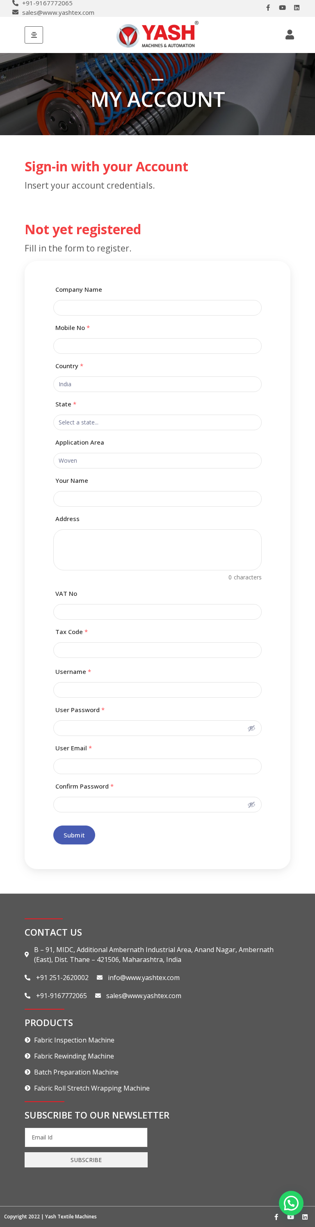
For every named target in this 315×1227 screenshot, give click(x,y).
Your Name (71, 480)
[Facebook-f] (268, 8)
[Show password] (251, 728)
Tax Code (71, 632)
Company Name (78, 289)
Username (73, 672)
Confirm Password (84, 786)
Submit (74, 835)
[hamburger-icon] (34, 35)
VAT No (66, 593)
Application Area (79, 442)
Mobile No (72, 328)
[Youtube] (282, 8)
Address (67, 519)
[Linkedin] (296, 8)
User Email (73, 748)
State (65, 404)
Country (69, 366)
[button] (291, 1203)
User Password (80, 710)
